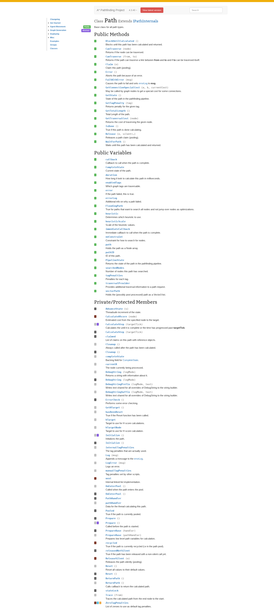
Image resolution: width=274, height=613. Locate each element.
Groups (53, 45)
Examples (54, 41)
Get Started (55, 23)
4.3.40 (132, 10)
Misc (52, 37)
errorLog (143, 83)
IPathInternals (145, 21)
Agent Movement (57, 27)
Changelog (55, 19)
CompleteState (130, 360)
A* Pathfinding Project (110, 10)
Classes (54, 48)
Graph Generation (58, 30)
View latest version (152, 10)
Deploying (54, 34)
